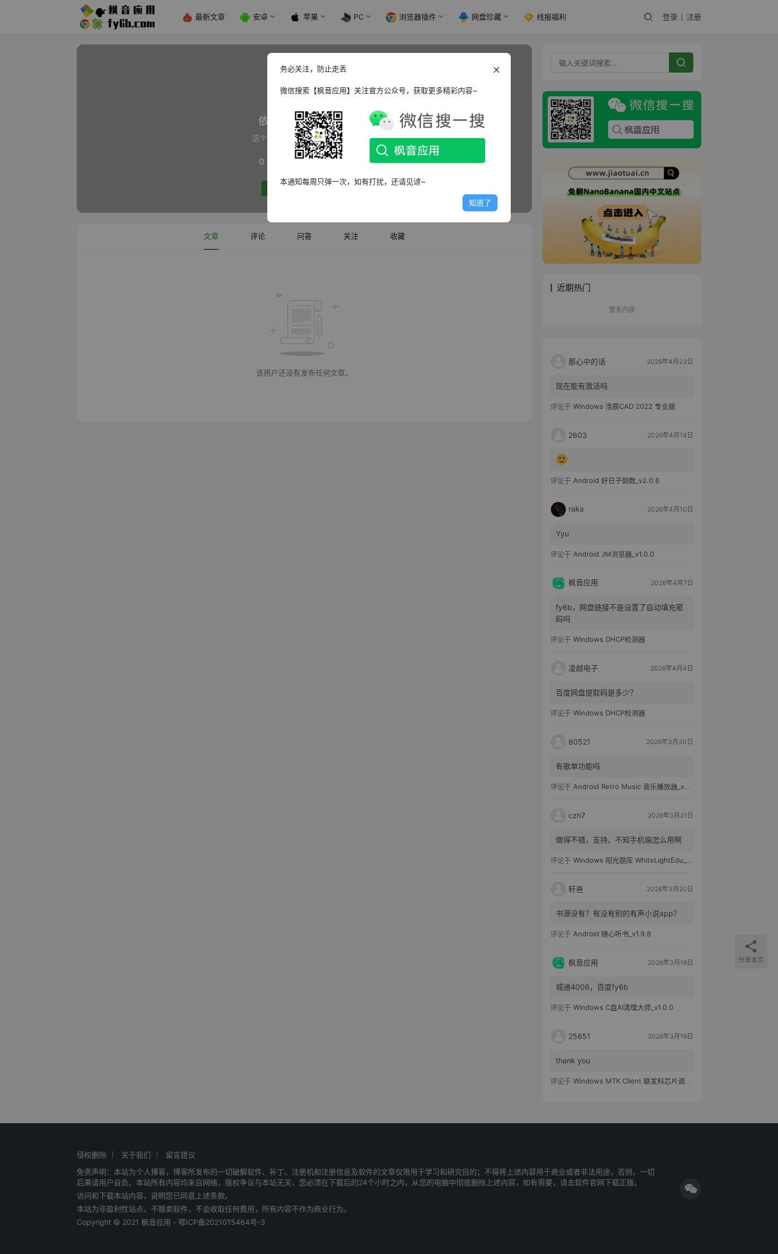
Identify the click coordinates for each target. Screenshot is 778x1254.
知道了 (480, 202)
